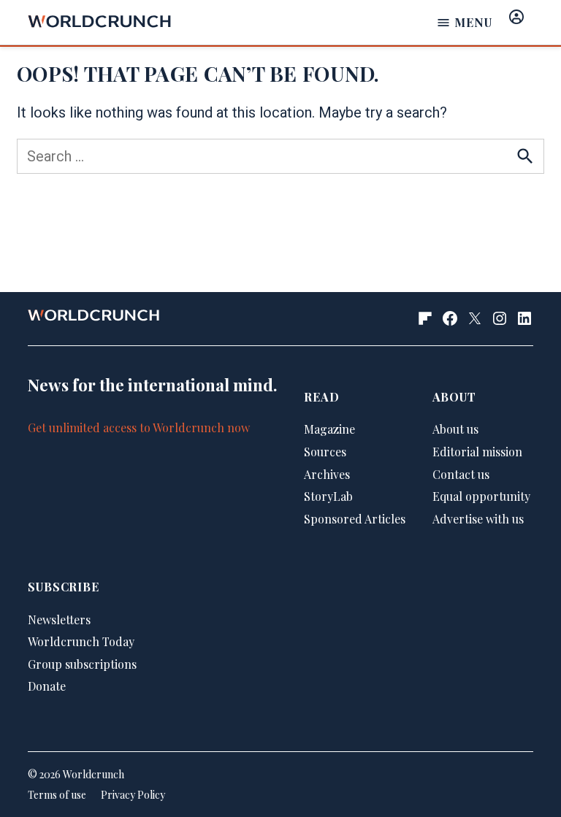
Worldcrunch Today (81, 641)
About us (455, 429)
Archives (327, 474)
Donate (47, 686)
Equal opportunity (481, 496)
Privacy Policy (133, 795)
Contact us (460, 474)
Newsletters (59, 619)
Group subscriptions (82, 664)
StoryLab (328, 496)
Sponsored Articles (354, 518)
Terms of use (57, 795)
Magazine (329, 429)
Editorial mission (477, 451)
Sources (325, 451)
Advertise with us (478, 518)
